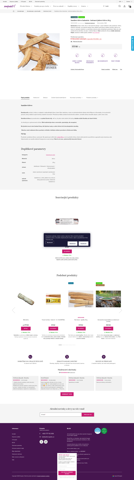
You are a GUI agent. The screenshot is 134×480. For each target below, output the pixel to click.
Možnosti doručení (77, 41)
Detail (26, 328)
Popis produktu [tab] (25, 97)
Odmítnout (72, 244)
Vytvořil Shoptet (118, 476)
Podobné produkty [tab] (91, 97)
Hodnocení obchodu (67, 369)
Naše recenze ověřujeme (18, 457)
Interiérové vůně (50, 155)
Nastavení (50, 242)
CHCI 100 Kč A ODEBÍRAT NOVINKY (67, 473)
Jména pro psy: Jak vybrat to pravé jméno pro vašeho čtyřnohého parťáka (78, 459)
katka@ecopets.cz (48, 437)
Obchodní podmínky (40, 1)
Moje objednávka (16, 451)
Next (120, 310)
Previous (13, 310)
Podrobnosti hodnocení (90, 23)
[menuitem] (26, 6)
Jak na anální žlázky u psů (73, 448)
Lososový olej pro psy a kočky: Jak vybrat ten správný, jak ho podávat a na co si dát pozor (78, 444)
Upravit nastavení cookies (43, 476)
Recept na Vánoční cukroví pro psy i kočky (77, 463)
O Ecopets (23, 1)
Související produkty (75, 97)
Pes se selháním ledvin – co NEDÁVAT (76, 451)
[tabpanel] (26, 312)
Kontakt (5, 1)
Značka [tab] (58, 97)
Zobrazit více (67, 394)
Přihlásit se (88, 414)
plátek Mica (60, 137)
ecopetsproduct (46, 442)
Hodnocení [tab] (36, 97)
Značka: (77, 69)
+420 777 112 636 (48, 433)
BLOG (30, 1)
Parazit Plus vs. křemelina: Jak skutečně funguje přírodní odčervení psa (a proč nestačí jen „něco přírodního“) (78, 440)
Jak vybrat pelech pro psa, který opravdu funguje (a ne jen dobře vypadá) (79, 434)
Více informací (96, 32)
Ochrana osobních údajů (18, 448)
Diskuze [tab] (45, 97)
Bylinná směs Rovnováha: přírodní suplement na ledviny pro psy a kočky (78, 454)
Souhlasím (83, 244)
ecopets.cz (41, 442)
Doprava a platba (14, 1)
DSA (13, 460)
